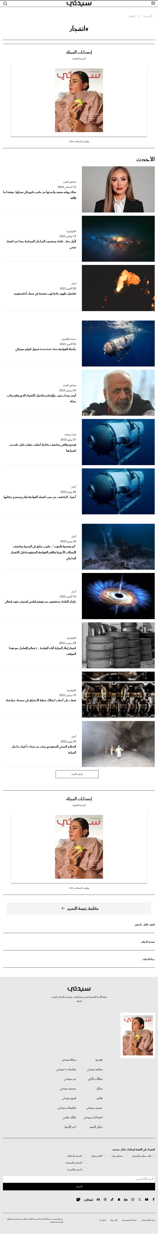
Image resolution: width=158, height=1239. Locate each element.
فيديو (99, 1060)
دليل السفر (96, 1127)
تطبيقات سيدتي (66, 1108)
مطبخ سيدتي (95, 1069)
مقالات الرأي (95, 1079)
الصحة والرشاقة (74, 1156)
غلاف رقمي (69, 1117)
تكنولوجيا (71, 231)
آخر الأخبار (70, 1127)
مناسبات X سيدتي (66, 1069)
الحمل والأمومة (74, 1170)
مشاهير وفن (117, 1156)
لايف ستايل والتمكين (141, 1156)
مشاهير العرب (69, 182)
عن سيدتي (70, 1079)
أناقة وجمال (97, 1156)
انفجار (132, 16)
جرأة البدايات (148, 959)
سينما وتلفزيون (68, 339)
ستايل (99, 1088)
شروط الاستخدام (148, 1220)
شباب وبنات (70, 434)
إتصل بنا (103, 1220)
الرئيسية (147, 16)
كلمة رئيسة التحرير (83, 908)
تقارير (100, 1098)
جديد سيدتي (68, 1088)
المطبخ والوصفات (73, 1163)
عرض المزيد (77, 774)
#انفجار (79, 29)
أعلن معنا (114, 1220)
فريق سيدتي (69, 1098)
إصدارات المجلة (79, 52)
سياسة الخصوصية (129, 1220)
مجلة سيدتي (69, 1060)
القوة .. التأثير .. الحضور (145, 925)
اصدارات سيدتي (93, 1117)
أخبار (73, 283)
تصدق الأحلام (148, 942)
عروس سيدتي (94, 1108)
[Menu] (153, 3)
